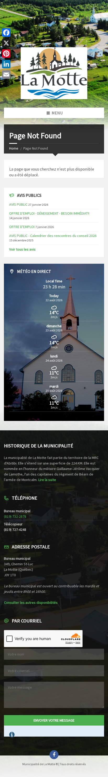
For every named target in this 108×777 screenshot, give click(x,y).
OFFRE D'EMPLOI (22, 226)
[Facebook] (6, 32)
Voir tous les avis (22, 249)
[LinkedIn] (6, 64)
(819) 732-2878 (15, 516)
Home (13, 148)
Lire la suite (47, 479)
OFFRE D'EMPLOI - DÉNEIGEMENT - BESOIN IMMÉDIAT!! (49, 213)
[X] (6, 43)
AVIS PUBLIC (18, 204)
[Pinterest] (6, 53)
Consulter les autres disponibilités (31, 602)
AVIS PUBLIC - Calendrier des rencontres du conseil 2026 (52, 235)
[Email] (6, 74)
